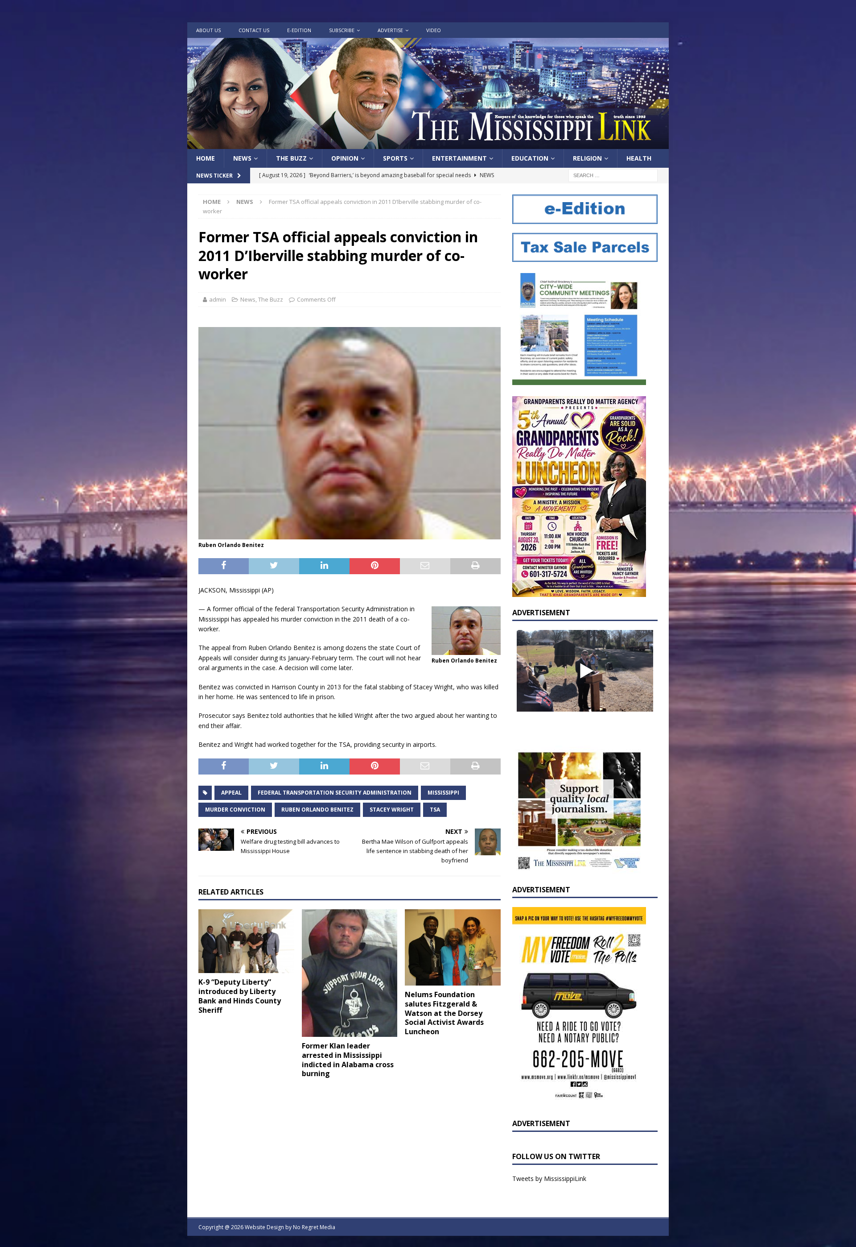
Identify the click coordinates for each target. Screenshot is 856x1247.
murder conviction (235, 809)
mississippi (443, 792)
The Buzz (291, 158)
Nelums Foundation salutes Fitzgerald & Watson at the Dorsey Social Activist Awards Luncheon (444, 1013)
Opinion (344, 158)
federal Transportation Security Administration (335, 792)
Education (529, 158)
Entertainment (459, 158)
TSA (435, 809)
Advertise (390, 30)
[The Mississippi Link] (428, 144)
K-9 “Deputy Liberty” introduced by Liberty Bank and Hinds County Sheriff (239, 996)
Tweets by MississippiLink (549, 1178)
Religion (587, 158)
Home (205, 158)
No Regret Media (314, 1227)
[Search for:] (613, 175)
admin (217, 299)
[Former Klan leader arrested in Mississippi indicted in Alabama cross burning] (350, 973)
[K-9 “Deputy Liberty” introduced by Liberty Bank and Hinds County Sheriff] (246, 941)
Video (433, 30)
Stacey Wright (392, 809)
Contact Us (254, 30)
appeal (231, 792)
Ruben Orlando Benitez (317, 809)
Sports (395, 158)
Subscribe (341, 30)
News (242, 158)
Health (638, 158)
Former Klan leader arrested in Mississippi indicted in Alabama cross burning (348, 1059)
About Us (208, 30)
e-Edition (299, 30)
